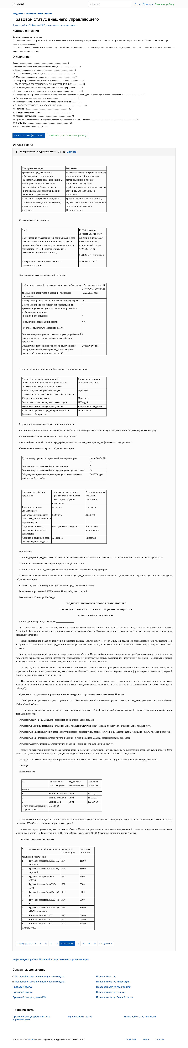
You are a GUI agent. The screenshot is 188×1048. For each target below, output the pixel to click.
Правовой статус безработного (114, 997)
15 (83, 943)
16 (89, 943)
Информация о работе (50, 959)
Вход (138, 4)
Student (31, 1039)
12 (57, 943)
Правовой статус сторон (110, 992)
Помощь (148, 4)
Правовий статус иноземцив (113, 981)
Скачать (71, 151)
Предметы (17, 14)
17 (95, 943)
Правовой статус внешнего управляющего (39, 976)
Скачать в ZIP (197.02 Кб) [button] (28, 135)
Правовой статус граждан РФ (113, 986)
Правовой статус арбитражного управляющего (31, 1018)
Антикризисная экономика (39, 14)
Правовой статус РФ (80, 1016)
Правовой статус (22, 986)
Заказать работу (164, 4)
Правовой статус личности (140, 1016)
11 (51, 943)
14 (78, 943)
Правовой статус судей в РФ (29, 997)
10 (46, 943)
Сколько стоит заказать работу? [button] (68, 135)
